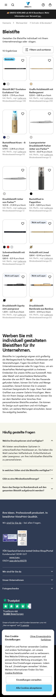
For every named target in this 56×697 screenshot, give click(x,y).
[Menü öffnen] (5, 5)
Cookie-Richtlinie (13, 673)
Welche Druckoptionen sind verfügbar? (22, 440)
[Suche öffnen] (12, 4)
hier (39, 16)
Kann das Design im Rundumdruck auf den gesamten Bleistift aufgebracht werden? (24, 489)
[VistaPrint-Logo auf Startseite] (28, 5)
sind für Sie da (14, 522)
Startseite (6, 23)
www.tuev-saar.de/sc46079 (14, 559)
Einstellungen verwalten (29, 679)
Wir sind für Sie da (11, 571)
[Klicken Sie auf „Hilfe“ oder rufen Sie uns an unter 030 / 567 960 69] (43, 4)
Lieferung (22, 98)
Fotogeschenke (10, 588)
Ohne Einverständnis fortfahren (40, 638)
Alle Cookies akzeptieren (29, 688)
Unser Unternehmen (13, 580)
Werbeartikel (21, 23)
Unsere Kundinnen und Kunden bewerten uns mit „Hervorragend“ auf (24, 623)
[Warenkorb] (50, 4)
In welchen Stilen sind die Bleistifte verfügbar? (26, 470)
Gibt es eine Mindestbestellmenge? (20, 478)
